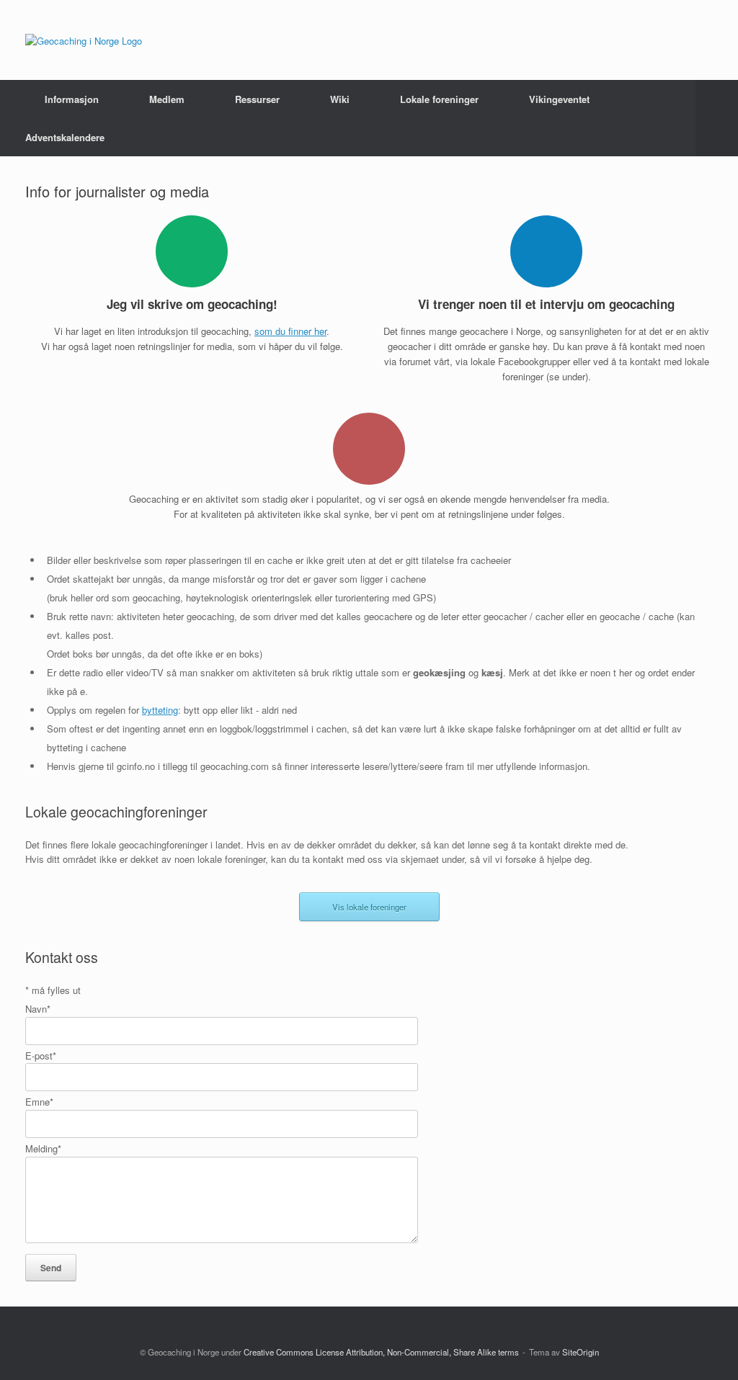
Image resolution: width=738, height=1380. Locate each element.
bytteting (160, 710)
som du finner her (290, 331)
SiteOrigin (580, 1352)
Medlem (166, 99)
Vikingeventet (559, 99)
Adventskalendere (65, 137)
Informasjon (72, 99)
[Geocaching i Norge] (83, 40)
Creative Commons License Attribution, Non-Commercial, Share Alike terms (381, 1352)
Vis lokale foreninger (369, 907)
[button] (716, 118)
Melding (43, 1148)
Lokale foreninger (439, 99)
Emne (39, 1101)
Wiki (340, 99)
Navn (37, 1009)
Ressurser (257, 99)
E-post (40, 1055)
